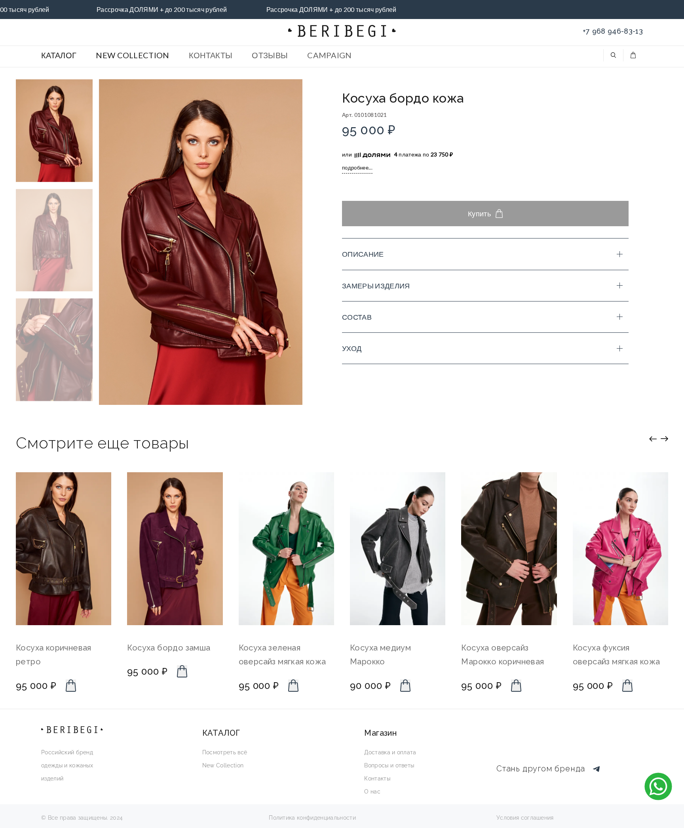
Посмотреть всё (224, 752)
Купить (479, 213)
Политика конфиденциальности (312, 818)
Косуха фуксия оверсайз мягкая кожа (616, 655)
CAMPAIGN (329, 55)
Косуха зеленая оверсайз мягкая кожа (282, 655)
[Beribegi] (342, 31)
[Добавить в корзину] (71, 685)
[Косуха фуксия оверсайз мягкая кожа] (620, 548)
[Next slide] (664, 439)
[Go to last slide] (653, 439)
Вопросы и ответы (389, 765)
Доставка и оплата (390, 752)
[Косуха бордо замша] (174, 548)
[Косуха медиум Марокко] (397, 548)
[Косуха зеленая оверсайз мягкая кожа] (286, 548)
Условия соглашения (525, 818)
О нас (372, 791)
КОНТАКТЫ (211, 55)
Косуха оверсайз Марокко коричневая (502, 655)
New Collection (222, 765)
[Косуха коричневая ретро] (63, 548)
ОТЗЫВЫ (270, 55)
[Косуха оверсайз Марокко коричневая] (509, 548)
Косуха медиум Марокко (380, 655)
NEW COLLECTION (132, 55)
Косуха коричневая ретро (53, 655)
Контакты (377, 778)
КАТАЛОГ (58, 55)
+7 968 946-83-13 (613, 31)
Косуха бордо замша (168, 648)
